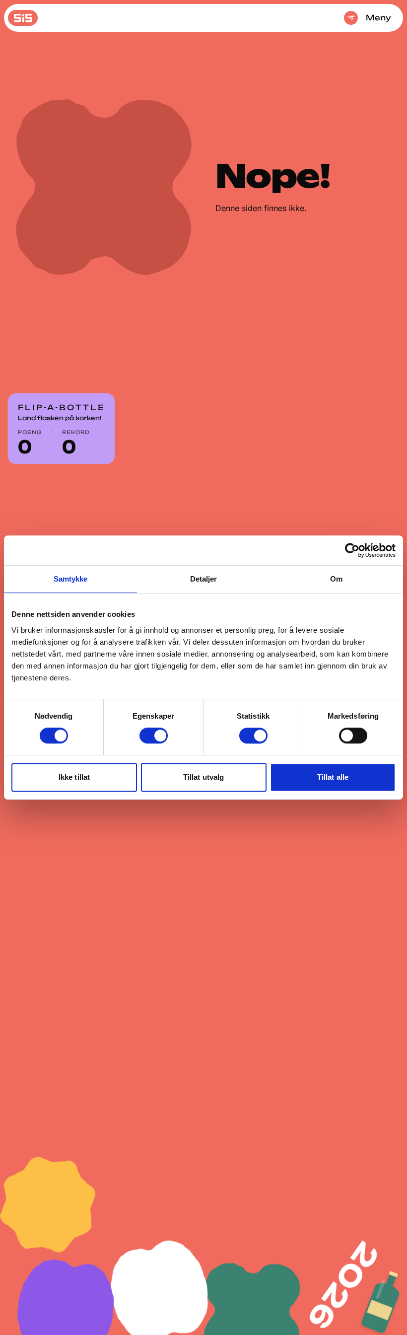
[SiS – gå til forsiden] (23, 18)
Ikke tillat (74, 777)
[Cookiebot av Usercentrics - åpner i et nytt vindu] (352, 550)
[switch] (153, 735)
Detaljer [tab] (203, 579)
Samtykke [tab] (71, 579)
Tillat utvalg (203, 777)
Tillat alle (332, 777)
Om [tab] (336, 579)
